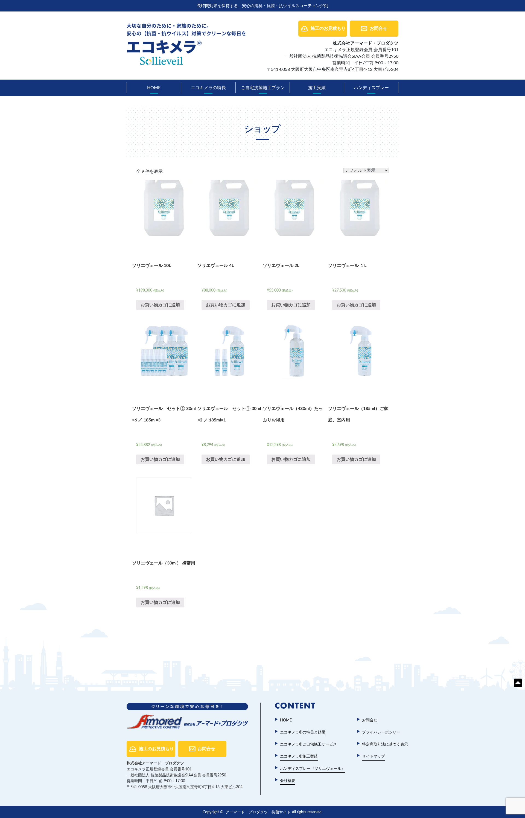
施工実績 (317, 88)
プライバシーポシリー (381, 732)
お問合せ (378, 28)
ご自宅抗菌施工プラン (263, 88)
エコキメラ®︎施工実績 (299, 756)
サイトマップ (373, 756)
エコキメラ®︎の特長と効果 (302, 732)
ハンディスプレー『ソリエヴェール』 (312, 769)
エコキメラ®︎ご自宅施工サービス (308, 744)
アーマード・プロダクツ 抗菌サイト (258, 812)
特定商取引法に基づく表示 (385, 744)
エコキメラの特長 (208, 88)
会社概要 (287, 781)
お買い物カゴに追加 (160, 305)
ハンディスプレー (371, 88)
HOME (154, 88)
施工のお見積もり (328, 28)
